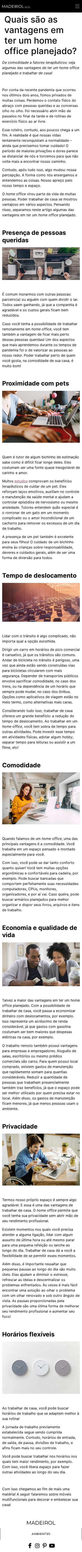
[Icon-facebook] (30, 1545)
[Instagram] (37, 1545)
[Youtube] (52, 1545)
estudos (21, 481)
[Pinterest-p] (45, 1545)
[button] (77, 6)
